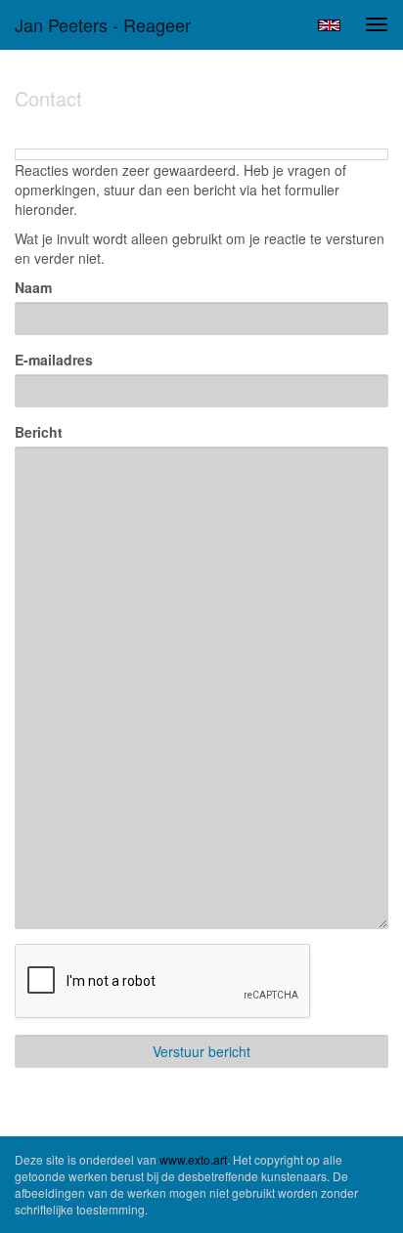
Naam (33, 287)
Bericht (39, 432)
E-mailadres (54, 359)
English (329, 25)
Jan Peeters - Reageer (103, 24)
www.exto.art (193, 1159)
